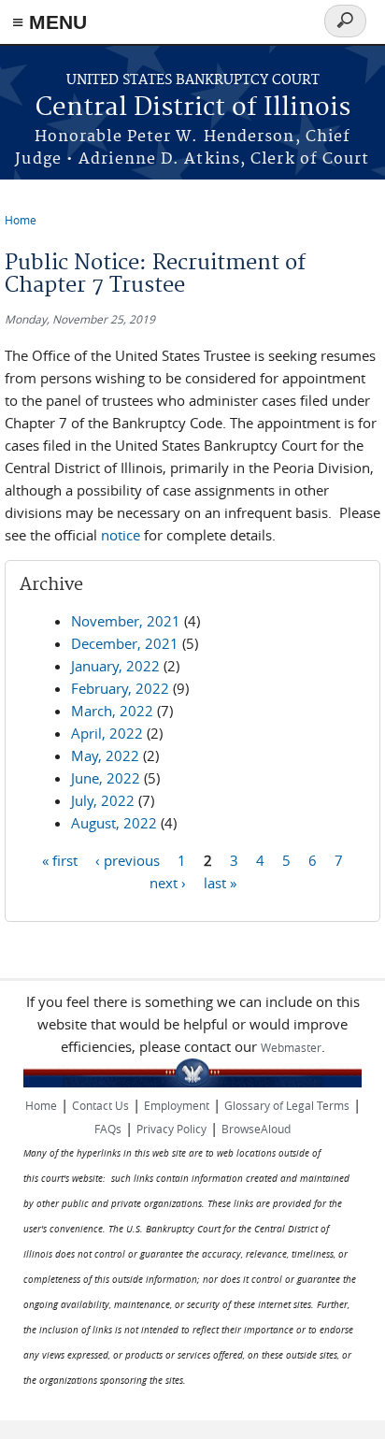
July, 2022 (103, 800)
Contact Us (100, 1105)
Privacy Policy (171, 1128)
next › (168, 881)
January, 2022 (115, 665)
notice (120, 534)
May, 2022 (105, 755)
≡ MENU (49, 22)
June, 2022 (105, 778)
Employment (176, 1105)
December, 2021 (124, 643)
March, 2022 (112, 710)
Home (20, 219)
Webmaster (291, 1047)
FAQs (107, 1128)
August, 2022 (114, 822)
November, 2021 (125, 621)
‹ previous (127, 859)
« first (60, 859)
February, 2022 (120, 688)
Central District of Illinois (193, 108)
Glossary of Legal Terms (286, 1105)
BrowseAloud (256, 1128)
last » (220, 881)
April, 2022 (107, 733)
